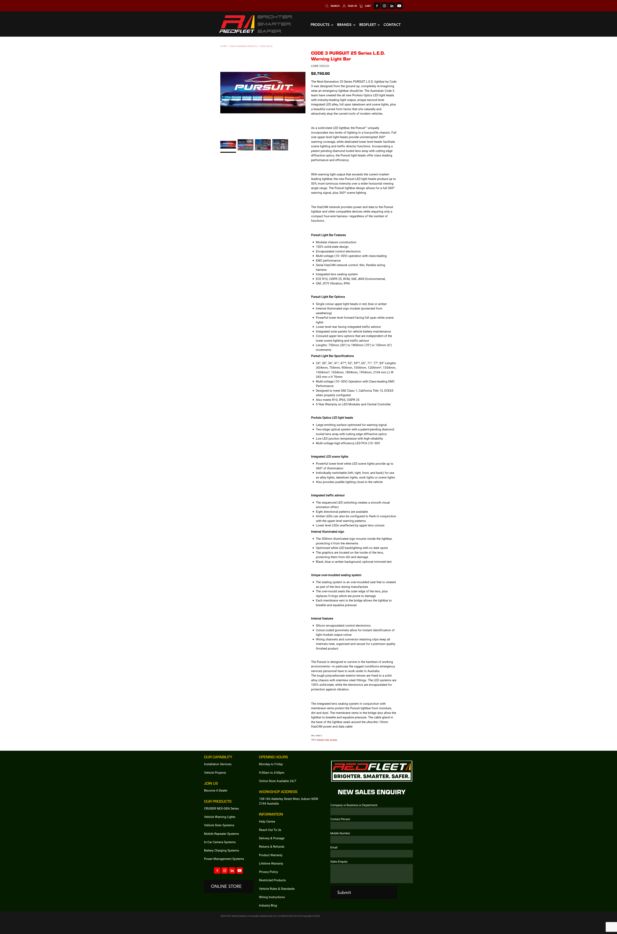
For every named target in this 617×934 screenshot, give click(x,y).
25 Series (333, 740)
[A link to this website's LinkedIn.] (392, 5)
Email (333, 847)
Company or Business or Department (353, 805)
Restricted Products (272, 880)
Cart (367, 5)
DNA (327, 740)
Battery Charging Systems (221, 850)
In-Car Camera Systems (220, 842)
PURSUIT (320, 740)
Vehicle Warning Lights (219, 817)
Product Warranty (270, 855)
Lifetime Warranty (271, 863)
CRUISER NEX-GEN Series (221, 808)
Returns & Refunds (271, 846)
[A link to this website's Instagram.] (384, 5)
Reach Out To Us (270, 830)
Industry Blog (268, 905)
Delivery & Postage (271, 838)
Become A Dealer (215, 790)
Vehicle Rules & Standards (277, 889)
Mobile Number (340, 833)
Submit (344, 892)
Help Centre (267, 821)
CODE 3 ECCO (266, 46)
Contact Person (340, 819)
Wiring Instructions (272, 897)
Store (223, 46)
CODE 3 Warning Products (243, 46)
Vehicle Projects (215, 772)
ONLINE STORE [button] (226, 886)
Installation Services (218, 764)
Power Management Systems (224, 859)
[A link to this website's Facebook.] (377, 5)
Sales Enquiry (339, 861)
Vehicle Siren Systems (219, 825)
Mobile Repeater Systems (221, 834)
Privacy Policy (268, 872)
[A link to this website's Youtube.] (399, 5)
